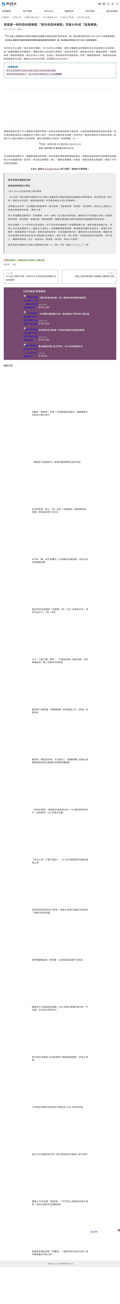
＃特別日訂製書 (67, 17)
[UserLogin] (112, 3)
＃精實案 (5, 17)
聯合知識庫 (112, 11)
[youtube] (100, 3)
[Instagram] (108, 3)
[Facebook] (104, 3)
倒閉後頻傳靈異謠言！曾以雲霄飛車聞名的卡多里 (30, 73)
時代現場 (27, 11)
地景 (14, 264)
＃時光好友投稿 (83, 17)
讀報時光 (69, 11)
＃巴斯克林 (16, 17)
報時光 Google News (49, 168)
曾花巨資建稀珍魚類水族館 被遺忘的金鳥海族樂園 (31, 70)
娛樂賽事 (6, 11)
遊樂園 (7, 264)
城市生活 (48, 11)
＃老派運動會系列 (50, 17)
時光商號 (90, 11)
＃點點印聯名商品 (31, 17)
